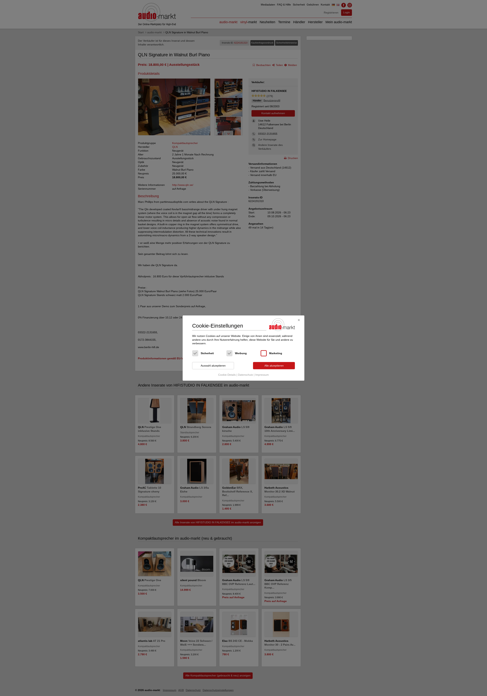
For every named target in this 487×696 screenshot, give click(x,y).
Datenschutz (245, 374)
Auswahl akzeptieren (213, 365)
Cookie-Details (227, 374)
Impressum (262, 374)
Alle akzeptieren (274, 365)
